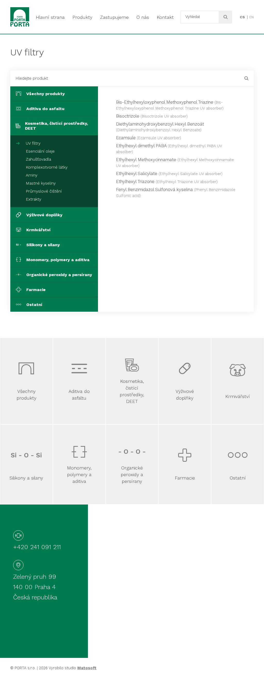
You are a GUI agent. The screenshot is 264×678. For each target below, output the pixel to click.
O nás (142, 17)
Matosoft (86, 668)
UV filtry (33, 143)
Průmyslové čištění (44, 191)
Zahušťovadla (38, 159)
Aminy (31, 175)
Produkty (82, 17)
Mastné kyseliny (41, 183)
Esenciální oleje (40, 151)
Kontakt (165, 17)
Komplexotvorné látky (47, 167)
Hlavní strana (50, 17)
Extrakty (33, 199)
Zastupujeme (114, 17)
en (251, 17)
